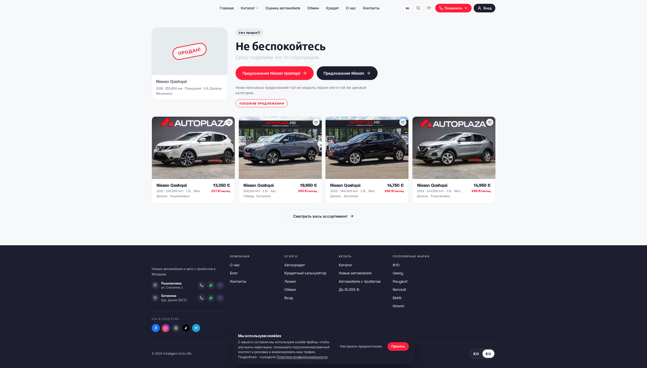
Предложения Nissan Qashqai (271, 73)
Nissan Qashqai (171, 185)
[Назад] (158, 148)
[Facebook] (156, 328)
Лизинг (290, 281)
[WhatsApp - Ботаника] (211, 298)
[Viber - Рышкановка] (220, 285)
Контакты (371, 8)
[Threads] (176, 328)
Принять (398, 346)
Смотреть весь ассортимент (320, 216)
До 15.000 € (349, 289)
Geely (398, 273)
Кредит (332, 8)
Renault (399, 289)
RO (476, 353)
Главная (227, 8)
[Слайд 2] (191, 176)
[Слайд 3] (194, 176)
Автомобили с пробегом (360, 281)
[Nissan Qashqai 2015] (193, 148)
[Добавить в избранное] (229, 122)
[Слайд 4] (197, 176)
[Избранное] (429, 8)
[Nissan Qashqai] (280, 148)
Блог (234, 273)
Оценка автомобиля (282, 8)
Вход (487, 8)
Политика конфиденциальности (302, 357)
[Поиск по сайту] (418, 8)
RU (408, 8)
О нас (351, 8)
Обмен (313, 8)
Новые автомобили (355, 273)
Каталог (248, 8)
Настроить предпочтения (361, 346)
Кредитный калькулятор (305, 273)
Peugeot (400, 281)
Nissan (398, 306)
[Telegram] (196, 328)
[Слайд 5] (200, 176)
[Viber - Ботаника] (220, 298)
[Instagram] (166, 328)
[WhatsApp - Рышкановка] (211, 285)
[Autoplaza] (174, 8)
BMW (397, 297)
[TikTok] (186, 328)
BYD (396, 265)
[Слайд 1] (187, 176)
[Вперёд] (228, 148)
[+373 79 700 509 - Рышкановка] (201, 285)
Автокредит (294, 265)
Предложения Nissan (344, 73)
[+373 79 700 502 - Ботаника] (201, 298)
